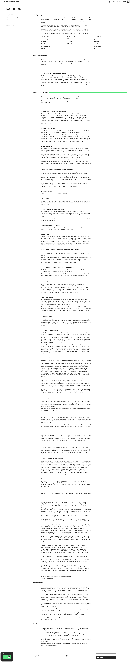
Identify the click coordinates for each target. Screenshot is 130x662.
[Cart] (128, 1)
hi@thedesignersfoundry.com (63, 576)
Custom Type (36, 655)
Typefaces (36, 654)
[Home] (11, 1)
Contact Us (36, 657)
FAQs (35, 656)
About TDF (67, 655)
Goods (66, 657)
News (66, 656)
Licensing (66, 654)
